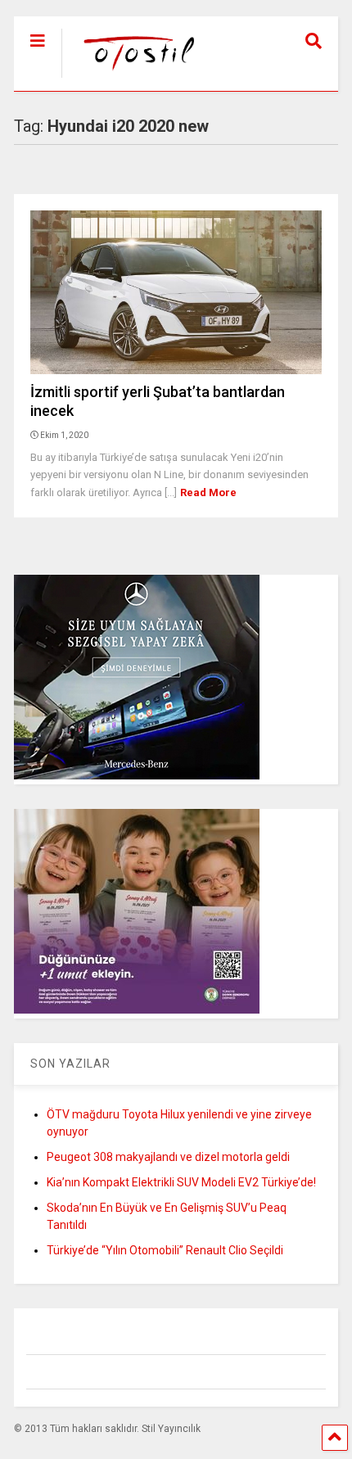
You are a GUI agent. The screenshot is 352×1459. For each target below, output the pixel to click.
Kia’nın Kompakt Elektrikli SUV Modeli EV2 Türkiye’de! (181, 1182)
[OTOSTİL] (131, 78)
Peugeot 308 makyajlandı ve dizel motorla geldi (168, 1156)
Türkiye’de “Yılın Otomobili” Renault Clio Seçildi (165, 1250)
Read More (208, 492)
